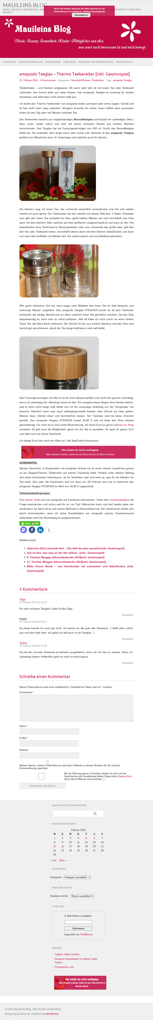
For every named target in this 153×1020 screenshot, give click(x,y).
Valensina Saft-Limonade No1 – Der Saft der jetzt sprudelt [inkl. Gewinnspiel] (75, 548)
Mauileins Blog (25, 5)
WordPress (52, 1014)
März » (63, 860)
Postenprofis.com (64, 967)
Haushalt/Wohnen (80, 80)
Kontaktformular (31, 62)
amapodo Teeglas (122, 80)
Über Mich (69, 62)
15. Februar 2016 (28, 80)
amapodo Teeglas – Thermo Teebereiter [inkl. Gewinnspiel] (74, 74)
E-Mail (23, 738)
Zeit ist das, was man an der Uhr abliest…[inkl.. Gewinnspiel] (65, 552)
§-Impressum (53, 62)
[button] (23, 530)
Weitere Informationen (94, 11)
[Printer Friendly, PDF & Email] (29, 523)
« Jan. (53, 860)
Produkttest (98, 80)
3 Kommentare (48, 80)
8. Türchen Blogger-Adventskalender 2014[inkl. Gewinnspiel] (65, 557)
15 (54, 846)
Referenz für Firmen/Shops (96, 62)
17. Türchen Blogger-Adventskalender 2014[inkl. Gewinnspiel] (66, 561)
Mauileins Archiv (59, 896)
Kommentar (26, 692)
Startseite (9, 62)
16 (62, 846)
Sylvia (23, 642)
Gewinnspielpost (119, 499)
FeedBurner (86, 934)
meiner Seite (32, 499)
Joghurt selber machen (67, 954)
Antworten (127, 615)
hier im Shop (126, 424)
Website (23, 750)
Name (23, 726)
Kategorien (56, 877)
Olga (22, 599)
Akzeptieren (81, 15)
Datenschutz (124, 62)
